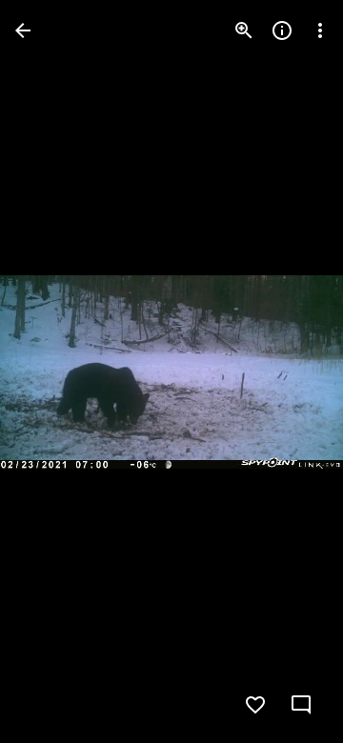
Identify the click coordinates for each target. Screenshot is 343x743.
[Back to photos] (23, 30)
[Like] (255, 704)
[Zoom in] (244, 30)
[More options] (320, 30)
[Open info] (282, 30)
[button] (53, 371)
